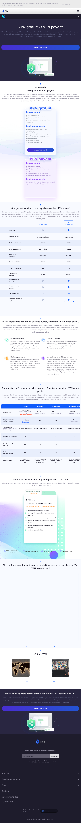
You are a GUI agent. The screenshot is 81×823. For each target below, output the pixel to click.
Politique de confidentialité (31, 810)
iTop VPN (5, 11)
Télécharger (25, 422)
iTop (3, 16)
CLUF (24, 812)
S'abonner (54, 756)
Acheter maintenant (25, 414)
